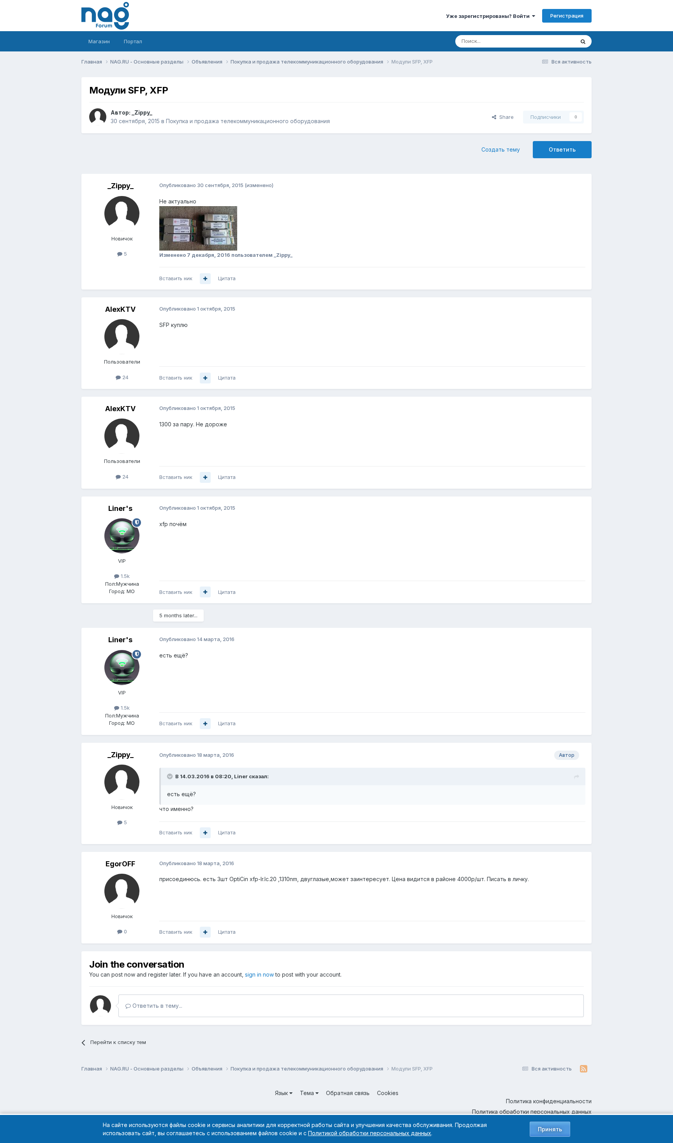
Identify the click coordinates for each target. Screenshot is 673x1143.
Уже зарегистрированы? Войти (489, 16)
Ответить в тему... (156, 1005)
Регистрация (566, 15)
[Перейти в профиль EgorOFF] (121, 891)
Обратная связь (348, 1093)
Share (505, 117)
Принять (550, 1129)
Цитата (227, 278)
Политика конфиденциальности (549, 1101)
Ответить (562, 149)
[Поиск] (583, 41)
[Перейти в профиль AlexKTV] (121, 336)
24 (125, 377)
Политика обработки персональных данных (532, 1111)
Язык (282, 1093)
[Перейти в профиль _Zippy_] (97, 116)
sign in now (259, 974)
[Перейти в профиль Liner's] (121, 535)
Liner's (120, 508)
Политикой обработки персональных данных (369, 1133)
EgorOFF (120, 864)
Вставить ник (175, 278)
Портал (133, 41)
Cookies (387, 1093)
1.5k (124, 576)
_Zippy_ (142, 112)
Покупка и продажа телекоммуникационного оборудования (248, 121)
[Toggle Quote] (170, 776)
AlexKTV (120, 309)
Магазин (99, 41)
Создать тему (500, 149)
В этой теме (550, 41)
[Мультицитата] (205, 278)
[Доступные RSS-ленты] (584, 1069)
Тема (307, 1093)
